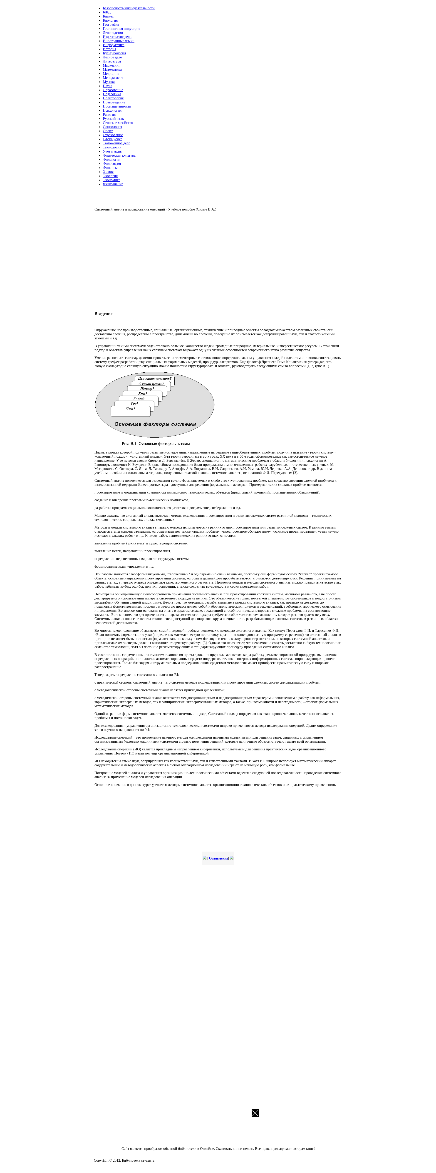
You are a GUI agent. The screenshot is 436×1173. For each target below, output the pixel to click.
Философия (112, 163)
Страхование (113, 135)
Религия (109, 114)
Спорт (108, 131)
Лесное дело (112, 57)
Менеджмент (113, 78)
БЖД (107, 12)
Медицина (111, 73)
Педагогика (112, 94)
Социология (112, 127)
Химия (108, 172)
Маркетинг (111, 65)
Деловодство (113, 33)
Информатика (113, 45)
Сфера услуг (112, 139)
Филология (111, 159)
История (109, 49)
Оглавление (218, 858)
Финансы (110, 168)
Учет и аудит (113, 151)
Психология (112, 110)
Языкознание (113, 184)
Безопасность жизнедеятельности (129, 8)
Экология (110, 176)
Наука (107, 86)
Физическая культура (119, 155)
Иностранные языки (118, 41)
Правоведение (114, 102)
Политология (113, 98)
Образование (113, 90)
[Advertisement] (160, 260)
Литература (112, 61)
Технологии (112, 147)
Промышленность (117, 106)
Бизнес (108, 16)
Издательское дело (117, 37)
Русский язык (113, 118)
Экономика (111, 180)
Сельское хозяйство (118, 123)
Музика (109, 82)
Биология (110, 20)
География (111, 24)
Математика (112, 69)
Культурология (114, 53)
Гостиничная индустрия (121, 28)
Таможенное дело (116, 143)
